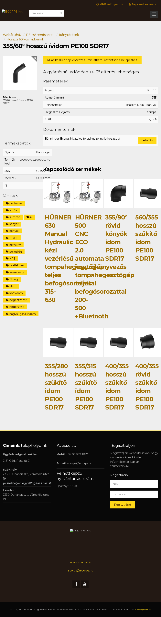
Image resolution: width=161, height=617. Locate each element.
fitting (13, 279)
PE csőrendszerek (40, 35)
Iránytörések (69, 35)
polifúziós (15, 203)
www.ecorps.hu (80, 562)
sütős (13, 210)
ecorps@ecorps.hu (79, 463)
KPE (12, 258)
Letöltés (147, 140)
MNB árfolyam (110, 4)
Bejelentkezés (142, 4)
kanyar (13, 224)
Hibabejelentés (143, 609)
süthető (14, 217)
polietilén (15, 251)
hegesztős (16, 307)
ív (30, 217)
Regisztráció (122, 504)
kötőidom (16, 293)
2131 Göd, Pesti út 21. (17, 461)
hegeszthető (18, 300)
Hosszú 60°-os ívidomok (25, 39)
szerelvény (16, 272)
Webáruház (12, 35)
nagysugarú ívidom (22, 314)
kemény (15, 245)
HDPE (13, 238)
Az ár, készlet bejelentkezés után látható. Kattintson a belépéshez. (92, 60)
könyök (14, 231)
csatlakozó (16, 265)
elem (12, 286)
